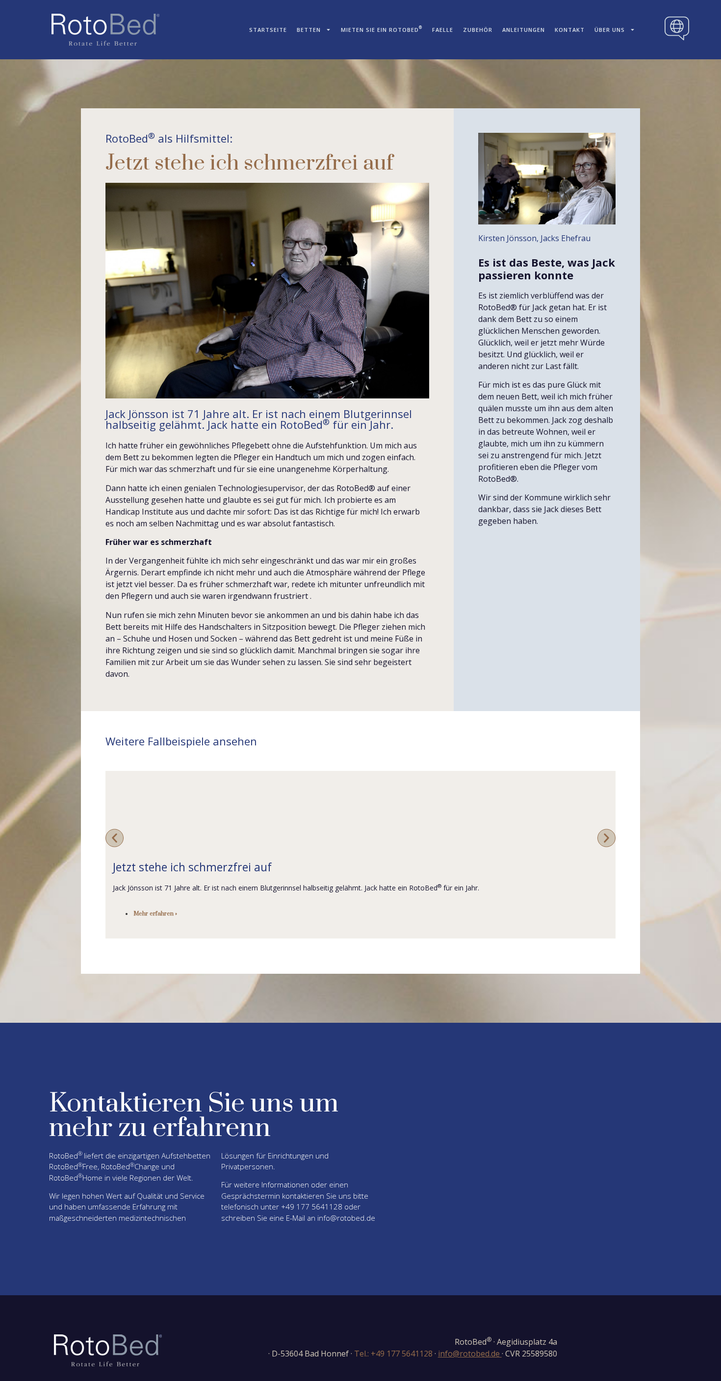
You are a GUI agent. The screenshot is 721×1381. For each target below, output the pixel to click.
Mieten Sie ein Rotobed (381, 29)
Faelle (442, 29)
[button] (114, 838)
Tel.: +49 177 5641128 (393, 1353)
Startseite (268, 29)
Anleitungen (523, 29)
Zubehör (477, 29)
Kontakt (570, 29)
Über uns (609, 29)
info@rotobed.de (346, 1218)
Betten (309, 29)
